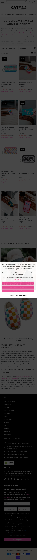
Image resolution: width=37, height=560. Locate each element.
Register (18, 287)
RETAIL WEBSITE (18, 291)
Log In (18, 283)
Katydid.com (18, 279)
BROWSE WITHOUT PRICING (19, 295)
